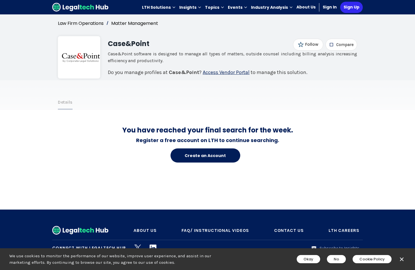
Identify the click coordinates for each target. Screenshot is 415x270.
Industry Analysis (269, 7)
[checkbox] (341, 44)
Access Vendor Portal (226, 72)
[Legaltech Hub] (80, 7)
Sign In (330, 7)
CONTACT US (289, 230)
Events (235, 7)
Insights (187, 7)
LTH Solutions (156, 7)
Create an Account (205, 155)
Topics (212, 7)
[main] (207, 135)
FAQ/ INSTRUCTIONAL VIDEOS (215, 230)
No (336, 259)
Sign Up (351, 7)
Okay (308, 259)
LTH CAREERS (344, 230)
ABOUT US (145, 230)
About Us (306, 7)
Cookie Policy (372, 259)
